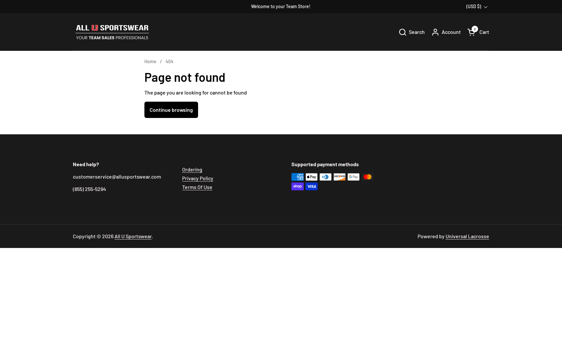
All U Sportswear (133, 236)
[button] (411, 32)
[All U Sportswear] (112, 32)
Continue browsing (171, 110)
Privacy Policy (197, 178)
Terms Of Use (197, 187)
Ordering (192, 169)
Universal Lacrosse (467, 236)
